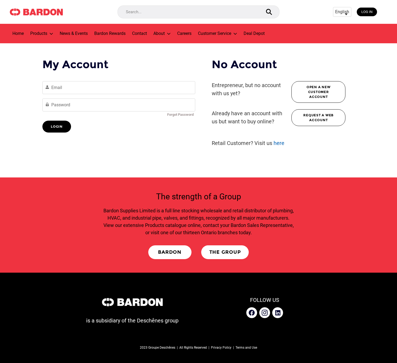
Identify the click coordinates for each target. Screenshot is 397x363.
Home (18, 33)
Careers (184, 33)
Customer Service (214, 33)
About (159, 33)
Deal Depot (254, 33)
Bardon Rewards (110, 33)
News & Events (74, 33)
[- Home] (36, 12)
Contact (139, 33)
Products (38, 33)
